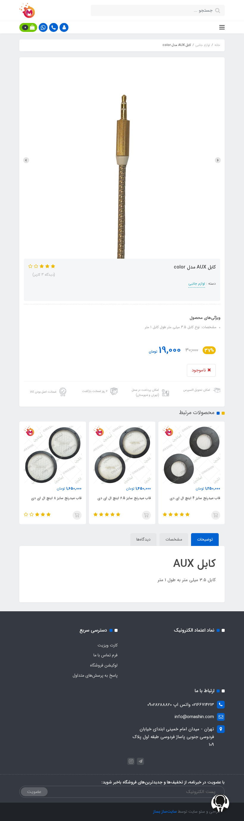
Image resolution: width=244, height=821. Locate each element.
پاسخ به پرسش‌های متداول (95, 675)
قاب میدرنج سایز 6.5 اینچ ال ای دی (193, 498)
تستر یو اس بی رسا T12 (64, 498)
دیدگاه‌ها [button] (143, 539)
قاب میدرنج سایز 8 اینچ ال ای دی (126, 498)
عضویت (34, 791)
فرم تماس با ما (105, 655)
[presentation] (218, 160)
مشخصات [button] (173, 539)
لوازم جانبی (196, 283)
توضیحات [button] (205, 539)
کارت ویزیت (108, 645)
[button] (64, 27)
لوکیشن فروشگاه (104, 665)
